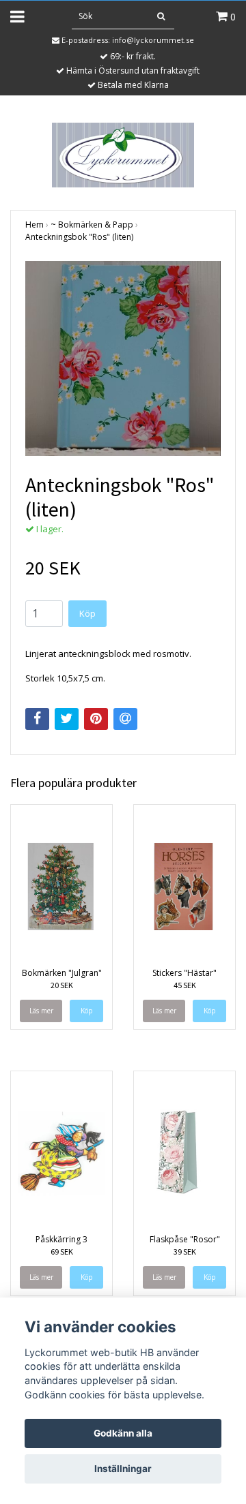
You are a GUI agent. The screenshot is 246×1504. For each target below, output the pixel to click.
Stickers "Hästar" (184, 973)
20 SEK (62, 985)
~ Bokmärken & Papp (92, 224)
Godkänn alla (123, 1433)
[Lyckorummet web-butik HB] (122, 154)
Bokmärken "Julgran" (62, 973)
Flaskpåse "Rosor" (185, 1239)
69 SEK (62, 1251)
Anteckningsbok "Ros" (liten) (79, 237)
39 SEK (185, 1251)
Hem (34, 224)
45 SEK (185, 985)
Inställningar (123, 1468)
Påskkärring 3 (61, 1239)
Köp (87, 613)
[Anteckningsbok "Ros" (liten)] (123, 358)
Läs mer (41, 1010)
